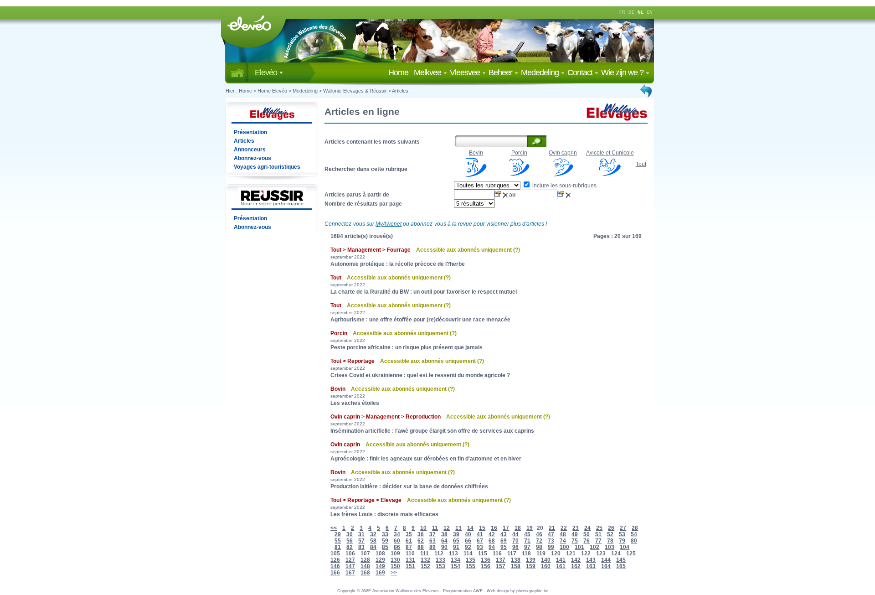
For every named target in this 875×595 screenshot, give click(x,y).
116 (497, 553)
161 (561, 566)
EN (650, 12)
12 (446, 528)
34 (397, 534)
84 (373, 547)
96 (515, 547)
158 (515, 566)
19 (529, 528)
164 (606, 566)
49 (574, 534)
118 (526, 553)
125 (631, 553)
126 (335, 560)
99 (551, 547)
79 (622, 541)
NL (640, 12)
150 (395, 566)
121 (571, 553)
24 (587, 528)
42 (492, 534)
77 (598, 541)
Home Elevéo (272, 90)
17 (506, 528)
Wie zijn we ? (623, 72)
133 (440, 560)
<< (333, 528)
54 (634, 534)
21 (552, 528)
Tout (641, 164)
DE (631, 12)
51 (598, 534)
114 (468, 553)
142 (576, 560)
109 (395, 553)
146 (335, 566)
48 (563, 534)
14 (470, 528)
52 (610, 534)
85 (385, 547)
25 (599, 528)
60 (397, 541)
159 (530, 566)
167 (350, 572)
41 (480, 534)
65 (456, 541)
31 (361, 534)
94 (492, 547)
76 (586, 541)
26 (611, 528)
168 (365, 572)
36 (420, 534)
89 (432, 547)
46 (539, 534)
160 (546, 566)
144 (606, 560)
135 (470, 560)
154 (455, 566)
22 (564, 528)
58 (373, 541)
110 (410, 553)
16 (494, 528)
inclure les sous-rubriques (564, 185)
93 (480, 547)
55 (338, 541)
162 (576, 566)
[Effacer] (506, 194)
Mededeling (541, 72)
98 (539, 547)
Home (400, 72)
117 (511, 553)
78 (610, 541)
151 (410, 566)
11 (435, 528)
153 (440, 566)
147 (350, 566)
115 (482, 553)
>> (394, 572)
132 (425, 560)
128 (365, 560)
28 (635, 528)
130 (395, 560)
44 (515, 534)
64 (444, 541)
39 (456, 534)
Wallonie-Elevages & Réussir (355, 90)
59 (385, 541)
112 (438, 553)
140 (546, 560)
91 (456, 547)
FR (622, 12)
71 (527, 541)
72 (539, 541)
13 (458, 528)
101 (579, 547)
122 (586, 553)
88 (420, 547)
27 (623, 528)
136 (485, 560)
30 (349, 534)
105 (335, 553)
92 (468, 547)
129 (380, 560)
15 (482, 528)
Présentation (250, 132)
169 (380, 572)
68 (492, 541)
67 (480, 541)
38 (444, 534)
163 (591, 566)
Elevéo (267, 72)
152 (425, 566)
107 (365, 553)
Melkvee (428, 72)
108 (380, 553)
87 (409, 547)
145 (621, 560)
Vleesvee (466, 72)
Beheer (501, 72)
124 (616, 553)
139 (530, 560)
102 (594, 547)
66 (468, 541)
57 (361, 541)
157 (500, 566)
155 (470, 566)
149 (380, 566)
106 (350, 553)
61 (409, 541)
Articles (400, 90)
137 (500, 560)
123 (601, 553)
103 (609, 547)
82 (349, 547)
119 (541, 553)
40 (468, 534)
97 (527, 547)
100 (564, 547)
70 (515, 541)
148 (365, 566)
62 (420, 541)
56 (349, 541)
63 (432, 541)
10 (423, 528)
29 (338, 534)
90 (444, 547)
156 (485, 566)
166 (335, 572)
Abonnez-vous (252, 158)
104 (624, 547)
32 (373, 534)
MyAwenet (388, 224)
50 (586, 534)
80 (634, 541)
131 (410, 560)
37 (432, 534)
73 (551, 541)
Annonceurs (250, 149)
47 (551, 534)
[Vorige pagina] (646, 90)
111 (424, 553)
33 (385, 534)
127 (350, 560)
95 (503, 547)
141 (561, 560)
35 (409, 534)
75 (574, 541)
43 (503, 534)
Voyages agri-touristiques (267, 167)
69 (503, 541)
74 (563, 541)
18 (518, 528)
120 (556, 553)
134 (455, 560)
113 (453, 553)
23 (575, 528)
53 (622, 534)
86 (397, 547)
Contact (580, 72)
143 (591, 560)
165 (621, 566)
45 (527, 534)
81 (338, 547)
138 (515, 560)
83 (361, 547)
